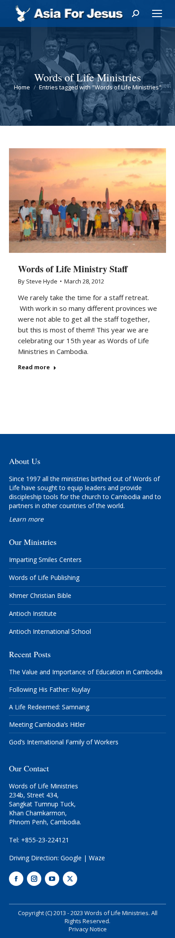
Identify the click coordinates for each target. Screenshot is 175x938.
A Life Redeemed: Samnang (49, 707)
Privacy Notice (88, 929)
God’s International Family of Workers (63, 742)
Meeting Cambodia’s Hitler (47, 724)
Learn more (26, 519)
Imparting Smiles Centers (45, 559)
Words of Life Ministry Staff (72, 268)
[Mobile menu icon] (157, 13)
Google (71, 858)
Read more (34, 367)
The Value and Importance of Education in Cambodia (85, 672)
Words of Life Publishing (44, 577)
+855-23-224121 (45, 840)
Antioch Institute (33, 613)
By (37, 281)
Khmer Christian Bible (40, 595)
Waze (97, 858)
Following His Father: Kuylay (49, 689)
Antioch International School (50, 631)
